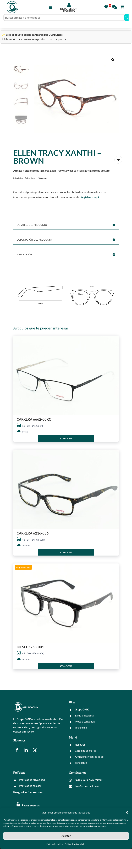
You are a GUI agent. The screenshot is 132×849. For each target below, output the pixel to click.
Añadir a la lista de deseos (118, 160)
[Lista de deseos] (107, 6)
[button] (127, 812)
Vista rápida (115, 341)
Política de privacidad (74, 844)
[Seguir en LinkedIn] (26, 750)
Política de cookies (54, 844)
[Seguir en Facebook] (17, 750)
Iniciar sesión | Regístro (69, 10)
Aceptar (66, 835)
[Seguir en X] (35, 750)
